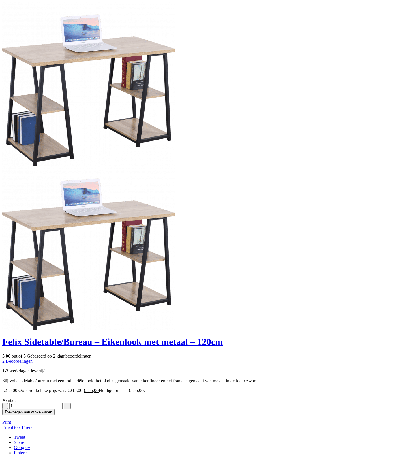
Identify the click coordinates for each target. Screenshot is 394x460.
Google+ (22, 447)
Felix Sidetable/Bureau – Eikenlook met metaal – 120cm (112, 342)
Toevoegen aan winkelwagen (28, 412)
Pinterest (21, 452)
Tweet (19, 437)
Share (19, 442)
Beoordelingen (17, 361)
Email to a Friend (18, 427)
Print (6, 422)
